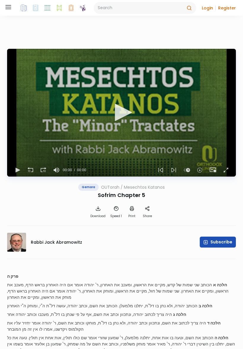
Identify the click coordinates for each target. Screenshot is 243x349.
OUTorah (110, 187)
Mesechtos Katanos (144, 187)
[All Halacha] (47, 8)
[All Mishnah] (35, 8)
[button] (207, 8)
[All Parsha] (59, 8)
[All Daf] (71, 8)
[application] (121, 113)
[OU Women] (83, 8)
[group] (56, 170)
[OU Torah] (23, 8)
